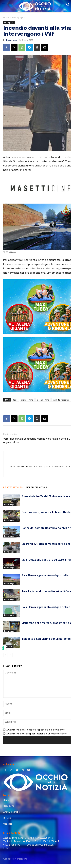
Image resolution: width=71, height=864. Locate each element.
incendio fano (43, 400)
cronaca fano (27, 400)
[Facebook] (6, 47)
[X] (14, 47)
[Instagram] (11, 770)
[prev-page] (5, 655)
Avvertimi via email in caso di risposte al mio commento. (35, 730)
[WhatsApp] (21, 47)
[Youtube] (29, 770)
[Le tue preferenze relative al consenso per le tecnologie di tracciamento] (3, 648)
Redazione (11, 40)
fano (15, 400)
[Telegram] (29, 47)
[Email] (44, 47)
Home (6, 17)
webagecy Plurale (15, 858)
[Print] (37, 47)
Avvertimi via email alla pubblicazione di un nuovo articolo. (36, 734)
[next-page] (11, 655)
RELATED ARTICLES (12, 487)
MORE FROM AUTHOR (36, 487)
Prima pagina (18, 17)
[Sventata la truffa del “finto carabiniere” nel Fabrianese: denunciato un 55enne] (11, 500)
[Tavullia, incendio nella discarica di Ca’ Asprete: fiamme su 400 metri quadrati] (11, 595)
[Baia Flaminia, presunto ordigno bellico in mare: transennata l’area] (11, 579)
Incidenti (8, 647)
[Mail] (17, 770)
